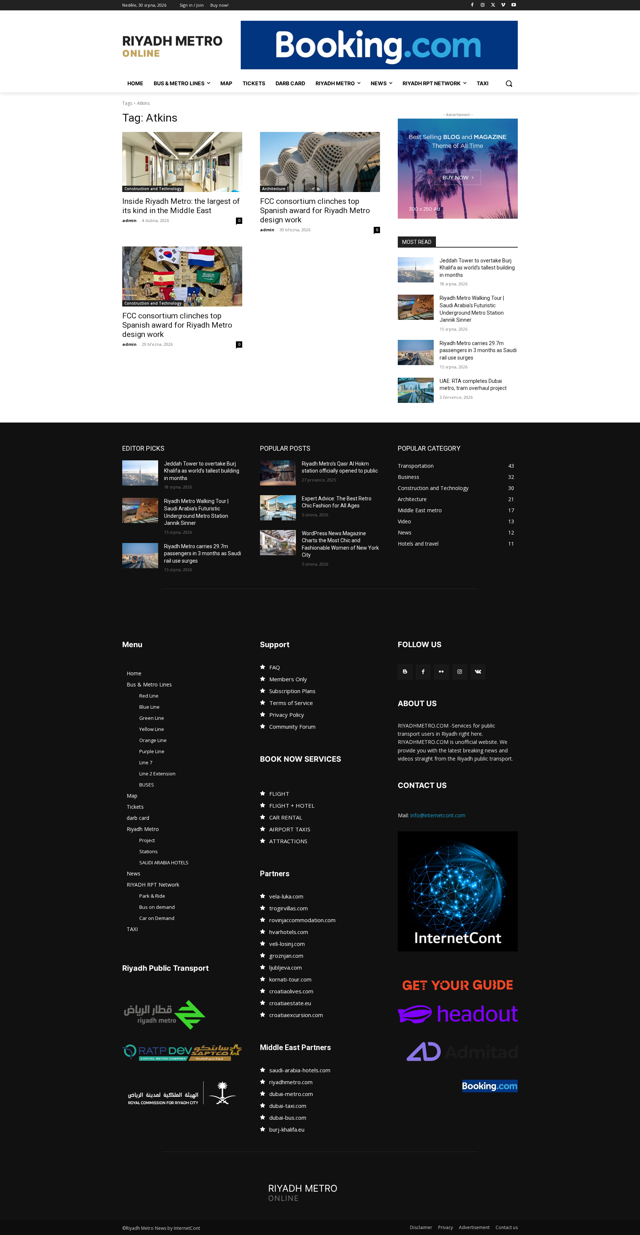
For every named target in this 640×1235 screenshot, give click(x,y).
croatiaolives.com (291, 991)
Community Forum (292, 726)
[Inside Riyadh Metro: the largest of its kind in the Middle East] (182, 162)
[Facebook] (472, 5)
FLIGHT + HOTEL (291, 805)
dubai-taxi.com (287, 1105)
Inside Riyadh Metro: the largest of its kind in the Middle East (181, 206)
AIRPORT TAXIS (289, 829)
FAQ (274, 667)
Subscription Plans (292, 691)
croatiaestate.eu (290, 1003)
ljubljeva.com (285, 967)
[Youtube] (513, 5)
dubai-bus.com (287, 1117)
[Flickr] (441, 672)
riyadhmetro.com (291, 1082)
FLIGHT (279, 793)
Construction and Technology (152, 188)
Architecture (273, 188)
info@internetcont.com (438, 815)
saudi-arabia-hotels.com (299, 1070)
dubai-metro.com (291, 1093)
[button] (509, 83)
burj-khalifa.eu (286, 1129)
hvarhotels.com (288, 932)
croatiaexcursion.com (296, 1015)
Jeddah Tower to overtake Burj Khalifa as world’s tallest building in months (477, 268)
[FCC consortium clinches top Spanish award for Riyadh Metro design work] (320, 162)
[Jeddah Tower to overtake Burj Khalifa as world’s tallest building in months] (416, 269)
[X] (493, 5)
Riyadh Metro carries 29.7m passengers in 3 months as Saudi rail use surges (478, 350)
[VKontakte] (478, 672)
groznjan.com (286, 955)
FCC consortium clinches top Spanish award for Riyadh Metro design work (315, 210)
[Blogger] (405, 672)
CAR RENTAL (285, 817)
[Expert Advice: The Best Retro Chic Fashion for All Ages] (278, 507)
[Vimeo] (503, 5)
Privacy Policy (286, 714)
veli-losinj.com (287, 943)
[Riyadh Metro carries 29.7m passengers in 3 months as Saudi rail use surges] (416, 352)
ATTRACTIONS (288, 841)
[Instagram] (483, 5)
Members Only (288, 679)
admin (129, 220)
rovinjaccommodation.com (302, 920)
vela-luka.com (286, 896)
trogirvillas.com (288, 908)
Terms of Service (291, 702)
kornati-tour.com (290, 979)
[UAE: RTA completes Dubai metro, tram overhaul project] (416, 390)
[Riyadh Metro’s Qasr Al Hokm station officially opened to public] (278, 473)
